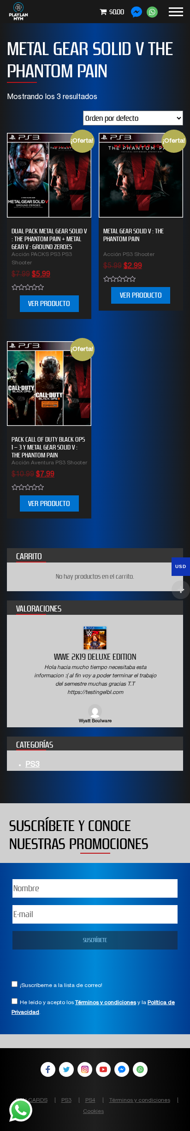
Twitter (66, 1069)
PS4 (90, 1100)
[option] (95, 675)
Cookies (93, 1111)
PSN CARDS (32, 1100)
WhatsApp (140, 1069)
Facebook (48, 1069)
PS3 (32, 765)
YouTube (103, 1069)
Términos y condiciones (105, 1003)
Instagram (84, 1069)
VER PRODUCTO (49, 303)
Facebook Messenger (121, 1069)
